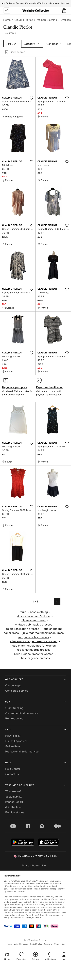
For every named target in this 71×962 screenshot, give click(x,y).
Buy (7, 701)
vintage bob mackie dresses (33, 625)
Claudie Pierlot (23, 20)
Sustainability (13, 797)
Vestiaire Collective (19, 785)
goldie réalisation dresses (22, 629)
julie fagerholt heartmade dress (43, 633)
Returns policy (14, 718)
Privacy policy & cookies (34, 865)
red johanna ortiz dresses (33, 650)
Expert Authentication (49, 387)
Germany (48, 944)
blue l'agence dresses (35, 658)
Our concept (13, 685)
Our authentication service (21, 713)
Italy (63, 944)
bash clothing (39, 612)
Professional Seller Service (21, 751)
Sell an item (12, 746)
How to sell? (12, 736)
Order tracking (14, 708)
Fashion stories (14, 812)
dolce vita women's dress (33, 616)
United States (36, 944)
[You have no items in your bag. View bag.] (64, 10)
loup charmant (52, 629)
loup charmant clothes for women (34, 646)
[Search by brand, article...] (6, 10)
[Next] (44, 601)
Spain (56, 944)
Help (8, 762)
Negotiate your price (14, 387)
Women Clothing (46, 20)
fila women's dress (33, 620)
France (9, 944)
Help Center (12, 769)
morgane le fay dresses (33, 637)
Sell (8, 729)
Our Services (14, 679)
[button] (64, 10)
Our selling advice (16, 741)
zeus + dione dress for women (33, 654)
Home (7, 20)
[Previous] (27, 601)
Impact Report (14, 802)
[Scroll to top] (57, 601)
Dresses (66, 20)
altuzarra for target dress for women (33, 641)
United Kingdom (21, 944)
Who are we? (13, 791)
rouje (22, 612)
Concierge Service (16, 691)
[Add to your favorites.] (32, 98)
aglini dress (11, 633)
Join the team (13, 807)
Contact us (12, 774)
